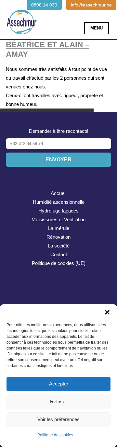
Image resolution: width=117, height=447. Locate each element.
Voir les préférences (58, 419)
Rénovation (58, 237)
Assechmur (22, 18)
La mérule (58, 228)
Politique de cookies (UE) (58, 263)
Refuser (58, 401)
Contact (58, 254)
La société (59, 245)
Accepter (58, 383)
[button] (107, 312)
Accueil (58, 193)
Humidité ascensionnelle (58, 202)
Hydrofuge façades (58, 210)
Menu (96, 28)
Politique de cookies (55, 435)
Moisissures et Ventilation (58, 219)
